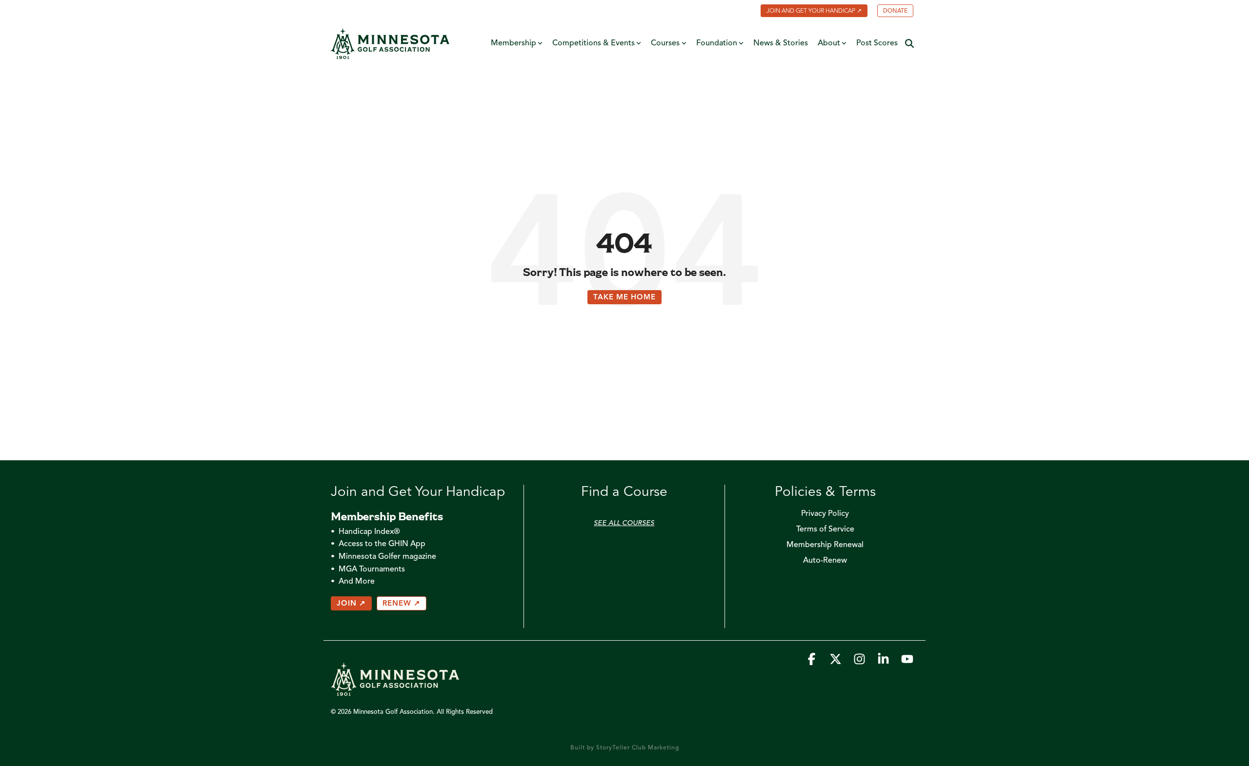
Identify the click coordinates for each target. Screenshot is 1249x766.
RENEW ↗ (402, 604)
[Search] (909, 43)
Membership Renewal (825, 545)
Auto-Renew (825, 561)
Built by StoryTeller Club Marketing (624, 748)
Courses (665, 43)
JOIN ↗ (351, 604)
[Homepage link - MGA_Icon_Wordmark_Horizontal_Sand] (395, 691)
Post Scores (877, 43)
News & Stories (780, 43)
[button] (812, 662)
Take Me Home (624, 297)
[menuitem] (809, 11)
